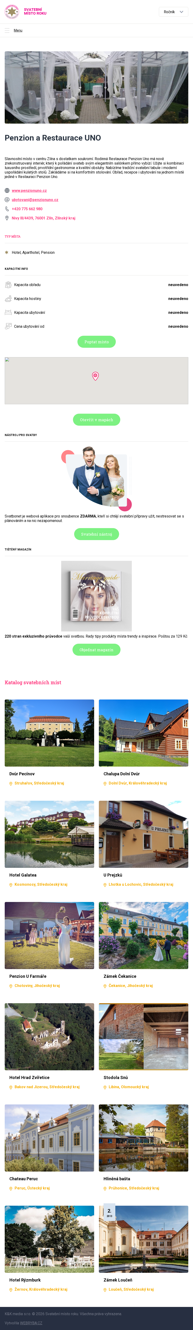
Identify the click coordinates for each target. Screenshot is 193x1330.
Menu (18, 30)
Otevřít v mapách (96, 419)
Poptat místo (96, 341)
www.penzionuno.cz (29, 190)
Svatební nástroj (96, 534)
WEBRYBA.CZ (31, 1323)
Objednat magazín (96, 649)
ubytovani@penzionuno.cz (35, 200)
